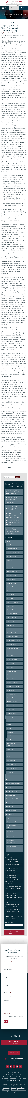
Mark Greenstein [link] (12, 659)
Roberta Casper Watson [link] (14, 678)
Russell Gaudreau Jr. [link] (13, 686)
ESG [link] (16, 886)
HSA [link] (6, 902)
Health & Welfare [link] (12, 836)
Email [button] (15, 8)
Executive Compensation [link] (11, 832)
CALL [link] (24, 7)
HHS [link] (17, 900)
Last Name (7, 969)
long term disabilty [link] (10, 911)
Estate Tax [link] (9, 776)
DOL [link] (20, 873)
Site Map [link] (13, 1088)
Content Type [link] (10, 717)
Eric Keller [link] (10, 598)
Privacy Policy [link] (6, 1090)
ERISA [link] (7, 884)
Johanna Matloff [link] (12, 613)
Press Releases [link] (11, 764)
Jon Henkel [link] (10, 625)
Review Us (14, 1053)
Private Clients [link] (11, 846)
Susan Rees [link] (10, 705)
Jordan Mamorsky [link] (12, 636)
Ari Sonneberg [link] (11, 556)
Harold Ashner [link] (11, 606)
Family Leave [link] (9, 890)
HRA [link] (21, 900)
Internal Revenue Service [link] (12, 904)
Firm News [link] (10, 740)
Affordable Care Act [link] (11, 859)
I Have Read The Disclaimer (15, 1016)
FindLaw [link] (18, 1092)
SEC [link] (6, 918)
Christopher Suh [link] (12, 571)
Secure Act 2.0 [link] (13, 918)
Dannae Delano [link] (11, 575)
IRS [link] (17, 907)
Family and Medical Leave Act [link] (13, 888)
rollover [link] (20, 916)
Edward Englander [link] (12, 590)
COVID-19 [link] (16, 868)
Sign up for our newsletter (14, 932)
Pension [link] (12, 916)
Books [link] (9, 724)
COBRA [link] (17, 862)
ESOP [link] (20, 886)
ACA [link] (11, 857)
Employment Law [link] (12, 822)
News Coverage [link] (11, 753)
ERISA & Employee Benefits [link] (12, 826)
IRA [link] (14, 907)
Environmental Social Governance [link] (11, 880)
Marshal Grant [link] (11, 667)
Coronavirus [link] (8, 868)
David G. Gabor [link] (11, 579)
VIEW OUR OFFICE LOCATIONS (14, 1042)
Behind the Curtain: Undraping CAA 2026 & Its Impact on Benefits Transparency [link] (13, 500)
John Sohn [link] (10, 621)
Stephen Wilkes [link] (12, 701)
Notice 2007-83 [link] (10, 806)
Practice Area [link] (10, 814)
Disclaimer (7, 1013)
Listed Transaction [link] (11, 791)
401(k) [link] (7, 857)
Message (6, 1000)
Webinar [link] (10, 736)
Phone (6, 985)
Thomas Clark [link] (11, 709)
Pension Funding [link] (11, 810)
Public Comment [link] (12, 768)
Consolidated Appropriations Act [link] (13, 865)
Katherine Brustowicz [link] (13, 640)
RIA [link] (16, 916)
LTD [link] (18, 911)
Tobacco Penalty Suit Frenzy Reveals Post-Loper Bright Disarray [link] (12, 508)
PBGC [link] (7, 916)
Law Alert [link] (10, 749)
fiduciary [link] (16, 890)
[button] (4, 7)
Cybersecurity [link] (11, 818)
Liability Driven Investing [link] (13, 783)
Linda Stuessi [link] (11, 652)
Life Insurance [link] (10, 787)
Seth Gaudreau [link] (11, 690)
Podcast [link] (9, 757)
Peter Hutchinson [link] (12, 675)
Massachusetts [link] (10, 795)
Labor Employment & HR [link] (12, 909)
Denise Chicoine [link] (11, 587)
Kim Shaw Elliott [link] (12, 644)
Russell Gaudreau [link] (12, 682)
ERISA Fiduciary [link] (14, 884)
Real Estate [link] (10, 850)
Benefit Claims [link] (9, 862)
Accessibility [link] (20, 1088)
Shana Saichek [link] (11, 694)
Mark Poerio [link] (10, 663)
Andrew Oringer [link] (12, 548)
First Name (8, 962)
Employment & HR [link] (10, 875)
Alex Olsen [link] (10, 545)
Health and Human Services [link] (13, 897)
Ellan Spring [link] (10, 594)
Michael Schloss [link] (11, 671)
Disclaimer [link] (6, 1088)
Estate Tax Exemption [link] (12, 780)
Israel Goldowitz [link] (12, 610)
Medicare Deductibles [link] (12, 799)
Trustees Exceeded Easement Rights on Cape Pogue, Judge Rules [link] (13, 492)
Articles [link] (9, 720)
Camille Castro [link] (11, 568)
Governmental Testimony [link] (11, 744)
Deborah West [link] (11, 583)
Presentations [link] (11, 760)
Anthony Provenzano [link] (13, 552)
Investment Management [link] (11, 841)
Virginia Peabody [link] (12, 713)
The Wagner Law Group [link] (15, 1084)
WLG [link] (5, 33)
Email (6, 977)
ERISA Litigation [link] (10, 886)
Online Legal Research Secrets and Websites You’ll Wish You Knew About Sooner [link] (12, 530)
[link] (14, 3)
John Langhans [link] (11, 617)
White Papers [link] (11, 772)
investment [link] (8, 907)
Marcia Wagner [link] (11, 656)
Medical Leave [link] (9, 914)
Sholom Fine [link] (11, 698)
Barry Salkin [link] (10, 560)
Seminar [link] (10, 732)
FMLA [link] (7, 893)
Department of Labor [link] (11, 873)
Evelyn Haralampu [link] (12, 602)
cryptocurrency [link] (10, 870)
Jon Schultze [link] (11, 629)
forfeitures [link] (12, 893)
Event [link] (9, 728)
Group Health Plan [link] (10, 895)
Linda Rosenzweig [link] (12, 648)
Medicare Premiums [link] (12, 802)
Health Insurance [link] (10, 900)
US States (7, 993)
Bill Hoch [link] (10, 564)
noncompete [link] (18, 914)
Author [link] (8, 541)
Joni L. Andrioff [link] (11, 633)
